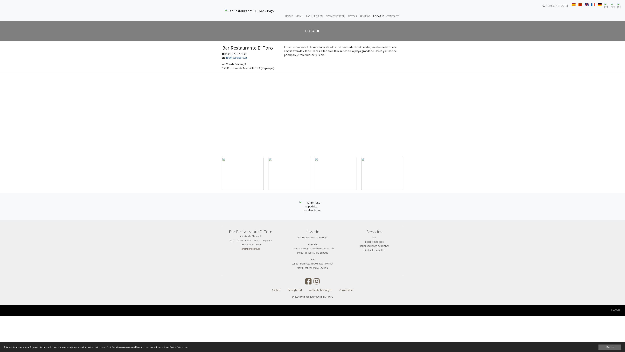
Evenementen (335, 16)
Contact (392, 16)
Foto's (352, 16)
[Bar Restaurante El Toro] (249, 15)
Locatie (378, 16)
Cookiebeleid (346, 290)
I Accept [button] (610, 347)
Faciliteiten (314, 16)
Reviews (365, 16)
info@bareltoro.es (236, 57)
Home (289, 16)
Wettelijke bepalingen (320, 290)
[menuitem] (573, 4)
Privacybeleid (295, 290)
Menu (299, 16)
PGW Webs (616, 309)
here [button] (186, 347)
